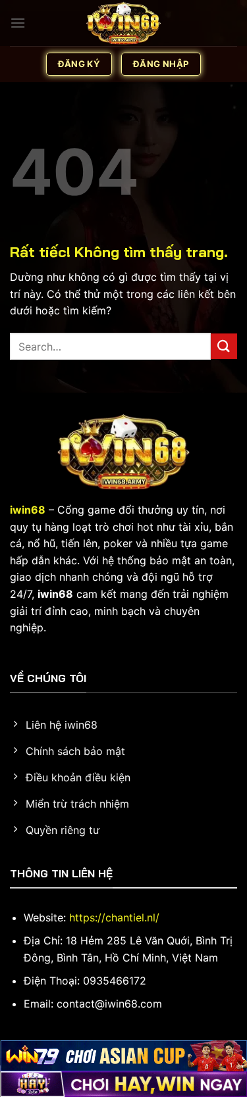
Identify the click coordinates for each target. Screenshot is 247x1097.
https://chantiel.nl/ (114, 917)
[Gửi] (224, 346)
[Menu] (18, 23)
